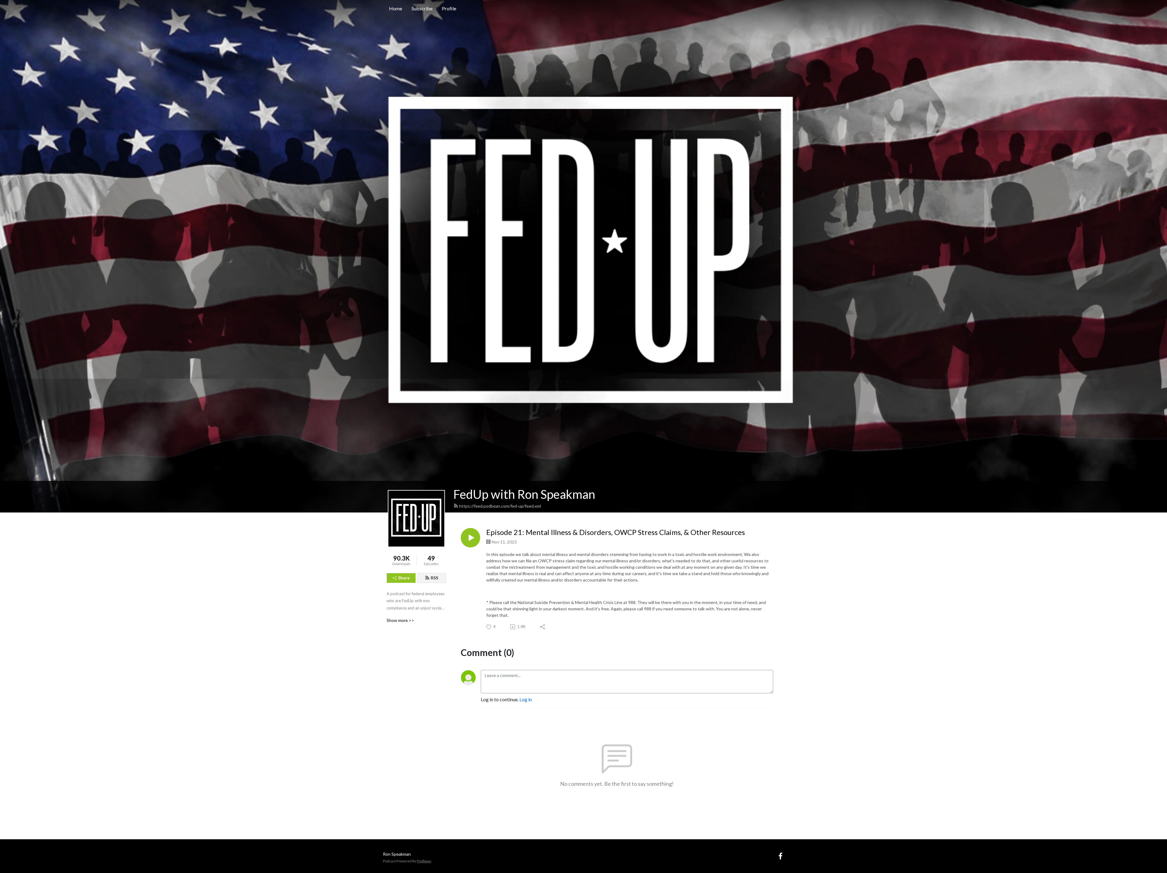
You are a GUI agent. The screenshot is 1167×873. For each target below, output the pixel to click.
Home (395, 8)
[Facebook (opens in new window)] (780, 856)
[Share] (542, 627)
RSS (434, 577)
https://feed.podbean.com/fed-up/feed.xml (500, 506)
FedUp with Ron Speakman (524, 494)
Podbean (424, 861)
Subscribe (421, 8)
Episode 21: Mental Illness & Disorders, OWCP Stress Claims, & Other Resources (615, 532)
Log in (525, 699)
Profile (449, 8)
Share (404, 577)
